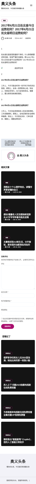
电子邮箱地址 (6, 301)
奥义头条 (8, 4)
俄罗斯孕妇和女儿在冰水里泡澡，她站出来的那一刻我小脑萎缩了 (18, 360)
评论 (2, 264)
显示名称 (4, 292)
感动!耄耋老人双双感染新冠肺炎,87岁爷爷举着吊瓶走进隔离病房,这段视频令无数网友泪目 (17, 217)
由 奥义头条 (8, 38)
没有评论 (28, 38)
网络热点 (8, 353)
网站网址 (4, 310)
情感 (4, 20)
